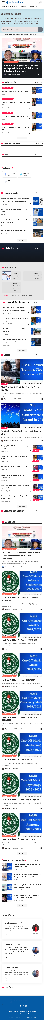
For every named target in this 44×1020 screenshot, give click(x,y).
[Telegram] (9, 181)
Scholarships (11, 82)
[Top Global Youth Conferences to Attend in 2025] (22, 415)
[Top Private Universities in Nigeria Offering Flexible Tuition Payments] (36, 310)
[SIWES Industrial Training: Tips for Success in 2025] (22, 371)
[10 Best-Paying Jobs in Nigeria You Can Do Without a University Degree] (7, 898)
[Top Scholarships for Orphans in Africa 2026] (37, 90)
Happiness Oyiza (8, 399)
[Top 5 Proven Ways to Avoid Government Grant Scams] (38, 212)
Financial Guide (11, 193)
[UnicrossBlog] (14, 2)
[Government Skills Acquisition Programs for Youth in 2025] (38, 498)
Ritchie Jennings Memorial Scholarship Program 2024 (20, 34)
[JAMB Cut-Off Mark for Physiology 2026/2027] (22, 785)
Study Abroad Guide (12, 143)
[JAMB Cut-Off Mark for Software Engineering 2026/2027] (22, 583)
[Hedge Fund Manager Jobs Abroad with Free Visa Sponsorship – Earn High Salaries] (7, 877)
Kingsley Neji (10, 74)
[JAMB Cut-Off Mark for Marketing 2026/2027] (22, 745)
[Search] (40, 29)
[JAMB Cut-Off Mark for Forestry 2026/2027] (22, 625)
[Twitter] (24, 174)
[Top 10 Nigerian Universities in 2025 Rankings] (36, 331)
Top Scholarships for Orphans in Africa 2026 (15, 91)
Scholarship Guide (11, 248)
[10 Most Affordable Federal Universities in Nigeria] (36, 321)
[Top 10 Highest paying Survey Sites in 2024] (38, 233)
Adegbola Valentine (11, 967)
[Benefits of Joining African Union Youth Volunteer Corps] (38, 477)
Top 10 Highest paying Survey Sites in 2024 (14, 230)
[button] (39, 34)
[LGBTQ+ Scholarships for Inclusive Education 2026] (37, 102)
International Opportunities (14, 860)
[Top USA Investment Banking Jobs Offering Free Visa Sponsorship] (7, 867)
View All (37, 82)
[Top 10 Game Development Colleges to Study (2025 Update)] (36, 342)
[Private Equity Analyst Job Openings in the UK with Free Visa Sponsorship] (7, 887)
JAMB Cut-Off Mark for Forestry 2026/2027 (19, 640)
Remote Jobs (24, 295)
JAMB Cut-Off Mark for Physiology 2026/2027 (20, 799)
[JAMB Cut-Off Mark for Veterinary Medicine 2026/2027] (22, 703)
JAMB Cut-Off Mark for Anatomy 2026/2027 (19, 839)
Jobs (6, 155)
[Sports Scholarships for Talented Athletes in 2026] (37, 127)
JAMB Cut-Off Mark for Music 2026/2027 (18, 680)
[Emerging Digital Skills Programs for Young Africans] (38, 448)
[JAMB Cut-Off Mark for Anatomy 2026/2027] (22, 825)
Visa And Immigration (14, 511)
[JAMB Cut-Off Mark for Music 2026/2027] (22, 665)
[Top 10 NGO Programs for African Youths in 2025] (38, 468)
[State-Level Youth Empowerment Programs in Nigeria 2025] (38, 487)
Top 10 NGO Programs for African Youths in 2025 (16, 466)
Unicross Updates (11, 62)
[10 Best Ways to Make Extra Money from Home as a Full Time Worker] (38, 222)
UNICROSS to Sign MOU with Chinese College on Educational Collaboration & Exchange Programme (21, 68)
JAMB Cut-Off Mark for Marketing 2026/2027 (20, 760)
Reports (31, 295)
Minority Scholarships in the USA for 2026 (15, 116)
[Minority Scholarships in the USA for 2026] (37, 115)
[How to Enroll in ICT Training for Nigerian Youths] (38, 458)
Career (15, 273)
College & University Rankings (17, 302)
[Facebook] (9, 174)
